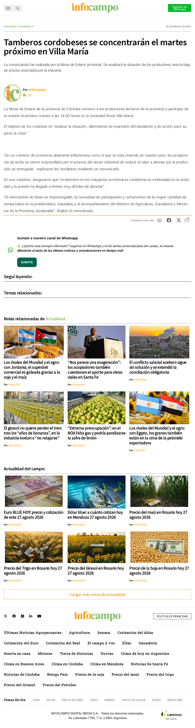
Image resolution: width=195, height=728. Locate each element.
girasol (109, 700)
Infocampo (10, 26)
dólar (50, 700)
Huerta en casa (17, 653)
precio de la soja (133, 700)
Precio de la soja (89, 674)
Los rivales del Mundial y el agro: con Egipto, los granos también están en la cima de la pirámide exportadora (157, 435)
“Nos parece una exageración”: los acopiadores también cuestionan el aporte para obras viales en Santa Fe (95, 369)
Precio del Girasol (19, 684)
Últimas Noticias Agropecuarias (33, 632)
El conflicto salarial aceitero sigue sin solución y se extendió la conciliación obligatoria (157, 367)
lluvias (107, 653)
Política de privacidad (172, 616)
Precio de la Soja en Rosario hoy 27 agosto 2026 (159, 570)
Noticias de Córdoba (22, 674)
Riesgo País (57, 674)
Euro (36, 700)
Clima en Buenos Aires (24, 663)
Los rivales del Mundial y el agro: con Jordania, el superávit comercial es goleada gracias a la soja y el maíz (32, 369)
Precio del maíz (125, 674)
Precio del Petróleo (59, 684)
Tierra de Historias (76, 653)
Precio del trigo (160, 674)
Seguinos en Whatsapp (179, 8)
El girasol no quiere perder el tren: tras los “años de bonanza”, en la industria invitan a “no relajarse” (33, 433)
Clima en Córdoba (67, 663)
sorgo (156, 700)
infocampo (78, 384)
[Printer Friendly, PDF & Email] (187, 221)
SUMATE (27, 262)
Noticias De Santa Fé (149, 663)
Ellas (126, 643)
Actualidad (25, 26)
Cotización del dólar (135, 632)
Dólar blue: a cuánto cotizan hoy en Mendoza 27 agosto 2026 (95, 514)
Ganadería (148, 643)
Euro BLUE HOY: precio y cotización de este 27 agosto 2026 (33, 514)
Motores (45, 653)
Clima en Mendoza (106, 663)
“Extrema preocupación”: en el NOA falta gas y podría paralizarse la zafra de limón (96, 433)
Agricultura (79, 632)
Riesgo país (174, 700)
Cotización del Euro (21, 643)
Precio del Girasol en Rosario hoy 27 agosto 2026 (96, 570)
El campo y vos (101, 643)
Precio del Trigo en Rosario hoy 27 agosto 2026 (33, 570)
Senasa (103, 632)
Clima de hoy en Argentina (145, 653)
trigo (94, 700)
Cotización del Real (63, 643)
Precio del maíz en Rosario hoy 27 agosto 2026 (158, 514)
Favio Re (13, 384)
